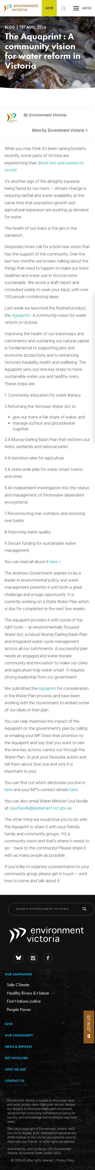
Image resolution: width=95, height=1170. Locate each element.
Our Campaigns (18, 974)
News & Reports (18, 1047)
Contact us (14, 1081)
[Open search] (63, 8)
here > (55, 561)
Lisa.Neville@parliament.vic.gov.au (40, 808)
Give (49, 8)
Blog (10, 27)
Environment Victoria (19, 8)
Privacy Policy (65, 1160)
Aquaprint (21, 315)
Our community (19, 1035)
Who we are (15, 1069)
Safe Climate (18, 984)
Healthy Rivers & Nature (28, 993)
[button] (76, 9)
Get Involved (16, 1058)
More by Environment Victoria (58, 130)
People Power (19, 1009)
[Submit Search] (84, 909)
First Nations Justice (24, 1001)
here (9, 789)
